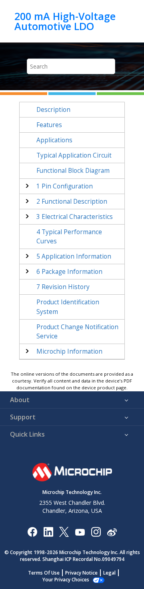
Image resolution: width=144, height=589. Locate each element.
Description (53, 109)
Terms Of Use (44, 572)
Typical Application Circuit (74, 155)
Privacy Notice (81, 572)
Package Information (69, 271)
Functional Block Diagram (73, 170)
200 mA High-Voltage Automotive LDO (65, 21)
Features (49, 125)
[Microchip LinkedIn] (48, 531)
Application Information (73, 256)
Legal (109, 572)
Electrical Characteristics (74, 217)
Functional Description (71, 201)
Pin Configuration (64, 186)
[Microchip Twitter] (64, 531)
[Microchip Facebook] (32, 531)
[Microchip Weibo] (112, 531)
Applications (54, 140)
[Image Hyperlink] (80, 531)
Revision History (63, 287)
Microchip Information (69, 351)
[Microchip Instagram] (96, 531)
